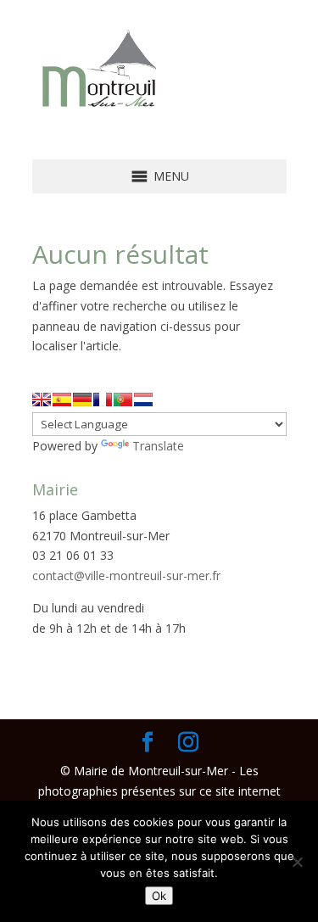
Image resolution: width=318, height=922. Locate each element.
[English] (41, 399)
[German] (82, 399)
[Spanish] (62, 399)
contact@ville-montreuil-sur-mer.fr (126, 575)
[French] (102, 399)
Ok (159, 895)
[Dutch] (143, 399)
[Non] (296, 861)
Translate (158, 446)
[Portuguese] (123, 399)
